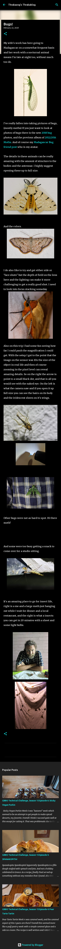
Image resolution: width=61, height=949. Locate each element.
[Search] (57, 4)
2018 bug (47, 132)
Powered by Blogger (32, 945)
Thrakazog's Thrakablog (22, 4)
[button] (5, 34)
